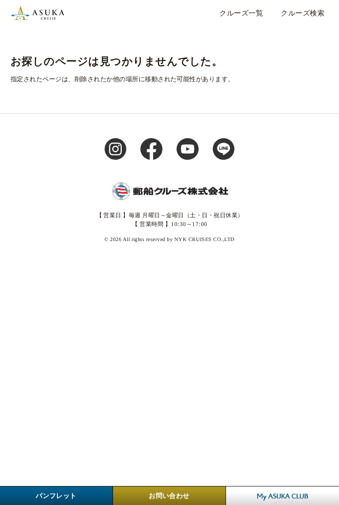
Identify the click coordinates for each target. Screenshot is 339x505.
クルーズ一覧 (241, 13)
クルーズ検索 (302, 13)
